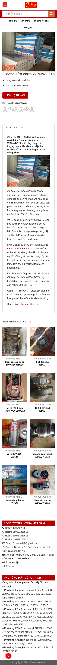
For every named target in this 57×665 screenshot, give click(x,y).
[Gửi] (51, 14)
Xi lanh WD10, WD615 (14, 455)
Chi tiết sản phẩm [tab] (14, 127)
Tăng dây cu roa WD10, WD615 (42, 501)
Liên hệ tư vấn (15, 95)
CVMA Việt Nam (16, 248)
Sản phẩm (25, 21)
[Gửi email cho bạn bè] (21, 109)
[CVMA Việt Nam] (31, 5)
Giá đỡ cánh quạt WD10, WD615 (42, 455)
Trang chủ (12, 21)
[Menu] (5, 4)
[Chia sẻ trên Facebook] (10, 109)
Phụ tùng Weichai (41, 21)
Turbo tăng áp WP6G (42, 409)
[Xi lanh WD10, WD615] (14, 433)
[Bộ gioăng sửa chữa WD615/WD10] (14, 387)
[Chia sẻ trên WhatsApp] (5, 109)
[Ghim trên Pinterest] (26, 109)
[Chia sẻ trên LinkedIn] (31, 109)
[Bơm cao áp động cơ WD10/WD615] (14, 341)
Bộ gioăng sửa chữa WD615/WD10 (14, 409)
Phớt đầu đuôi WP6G (42, 363)
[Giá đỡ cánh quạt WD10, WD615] (42, 433)
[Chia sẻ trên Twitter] (15, 109)
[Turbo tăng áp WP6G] (42, 387)
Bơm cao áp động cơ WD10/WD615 (14, 363)
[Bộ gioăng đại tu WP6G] (14, 479)
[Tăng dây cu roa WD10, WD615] (42, 479)
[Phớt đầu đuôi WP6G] (42, 341)
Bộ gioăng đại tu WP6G (15, 501)
